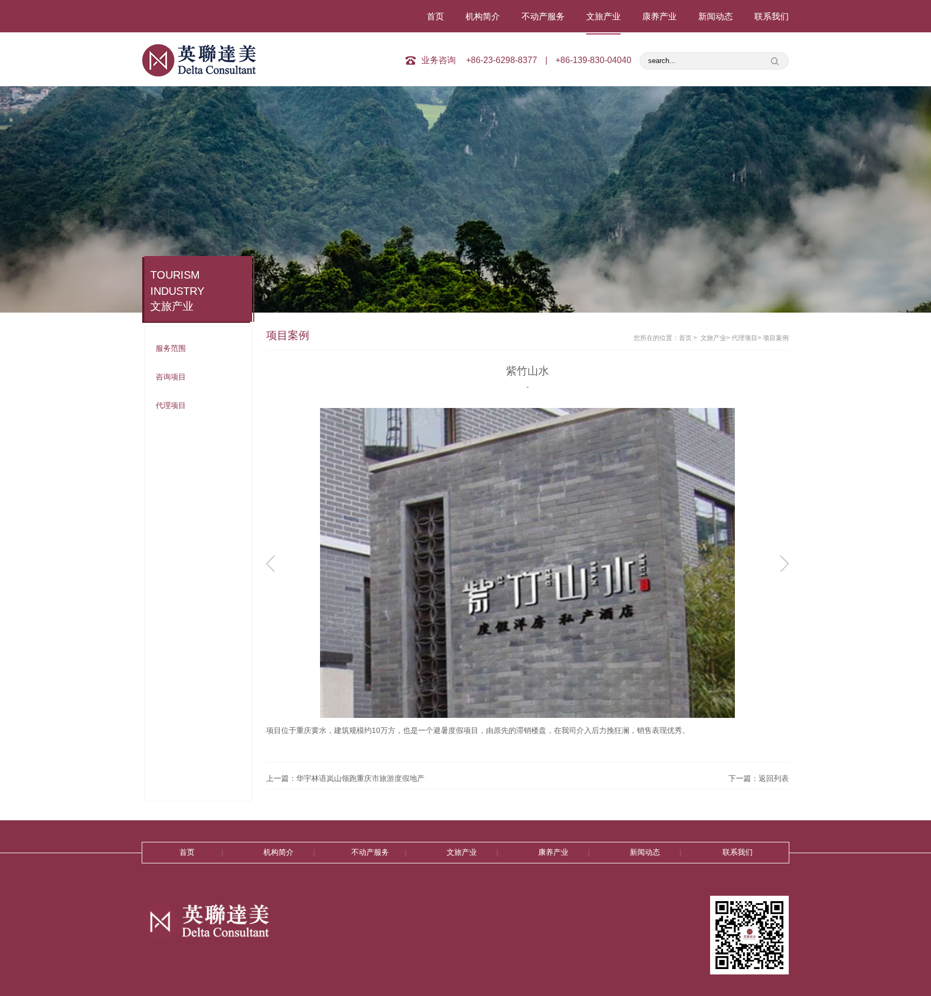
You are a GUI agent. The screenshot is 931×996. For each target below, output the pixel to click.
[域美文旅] (209, 60)
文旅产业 (603, 16)
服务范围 (171, 348)
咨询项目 (171, 376)
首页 (435, 16)
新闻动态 (715, 16)
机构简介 (483, 16)
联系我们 (771, 16)
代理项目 (171, 405)
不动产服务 (543, 16)
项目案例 (776, 338)
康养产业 (659, 16)
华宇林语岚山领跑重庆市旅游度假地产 (360, 778)
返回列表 (774, 778)
